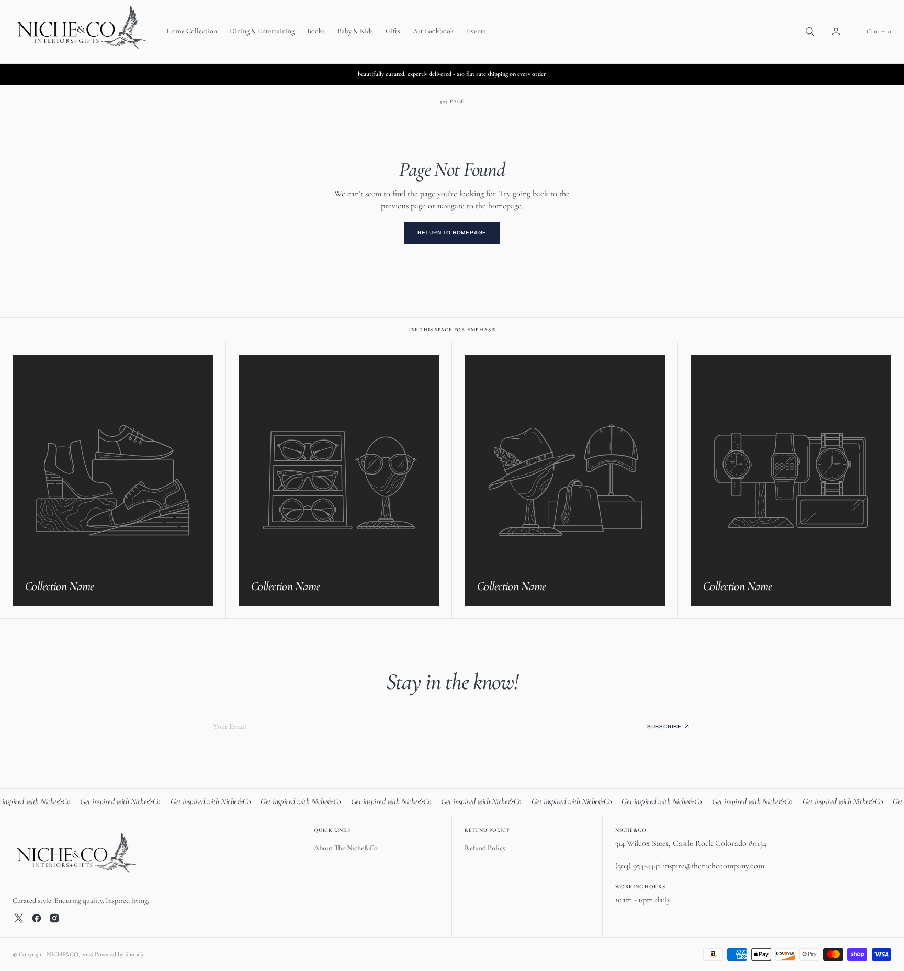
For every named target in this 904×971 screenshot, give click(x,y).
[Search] (809, 31)
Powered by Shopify (119, 954)
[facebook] (36, 918)
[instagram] (54, 918)
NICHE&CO (62, 954)
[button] (837, 31)
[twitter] (19, 918)
